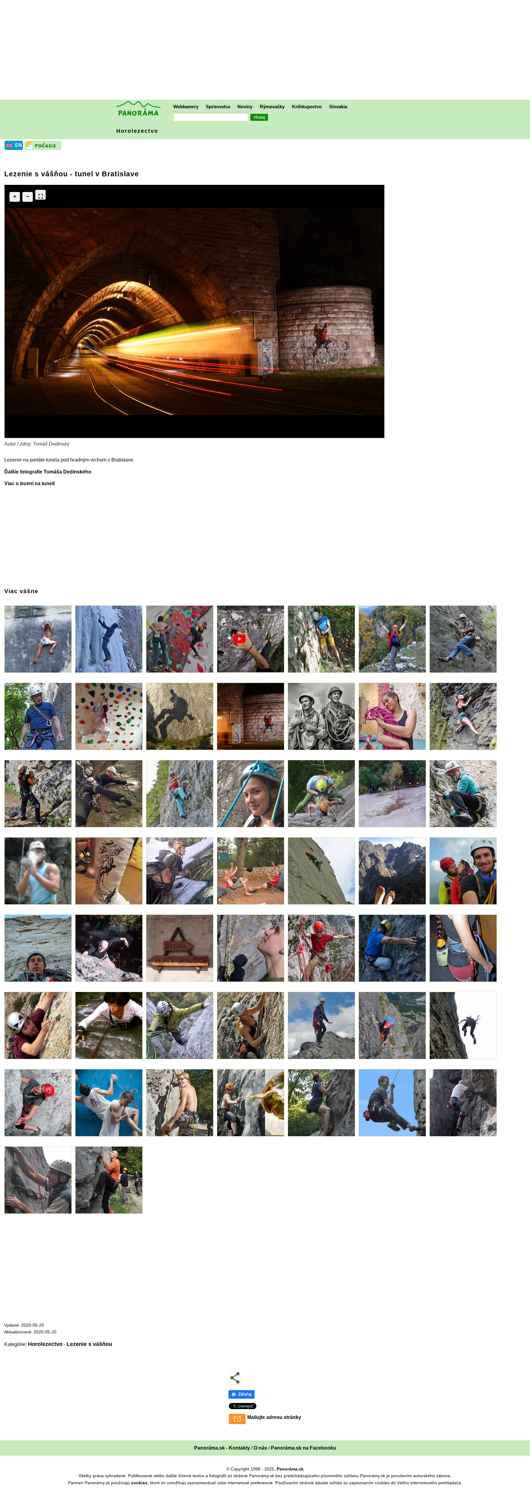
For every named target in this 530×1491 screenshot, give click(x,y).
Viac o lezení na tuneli (29, 483)
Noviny (244, 106)
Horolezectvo (137, 131)
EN (18, 145)
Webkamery (185, 106)
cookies (139, 1482)
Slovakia (338, 106)
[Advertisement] (267, 51)
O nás (260, 1448)
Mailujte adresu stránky (274, 1417)
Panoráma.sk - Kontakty (222, 1448)
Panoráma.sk (290, 1468)
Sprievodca (218, 106)
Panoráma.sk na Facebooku (303, 1448)
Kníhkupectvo (307, 106)
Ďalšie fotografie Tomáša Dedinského (47, 471)
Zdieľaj (245, 1394)
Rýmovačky (272, 106)
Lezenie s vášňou (89, 1344)
